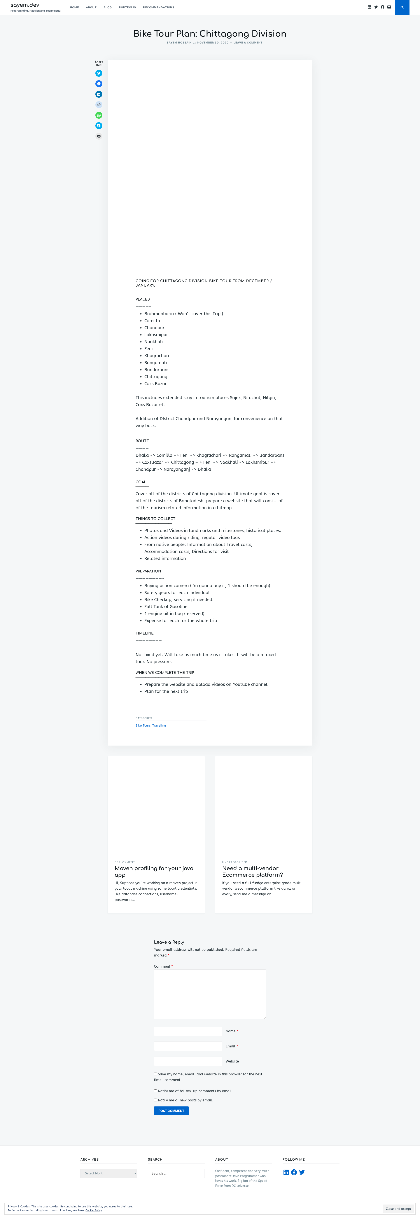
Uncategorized (234, 862)
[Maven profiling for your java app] (156, 804)
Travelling (159, 725)
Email (232, 1046)
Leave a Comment (248, 42)
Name (232, 1031)
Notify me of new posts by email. (185, 1100)
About (91, 7)
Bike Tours (143, 725)
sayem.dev (24, 5)
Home (74, 7)
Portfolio (127, 7)
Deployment (125, 862)
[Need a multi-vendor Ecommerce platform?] (263, 804)
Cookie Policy (94, 1210)
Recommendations (158, 7)
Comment (163, 966)
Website (232, 1061)
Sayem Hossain (179, 42)
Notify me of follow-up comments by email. (195, 1091)
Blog (108, 7)
